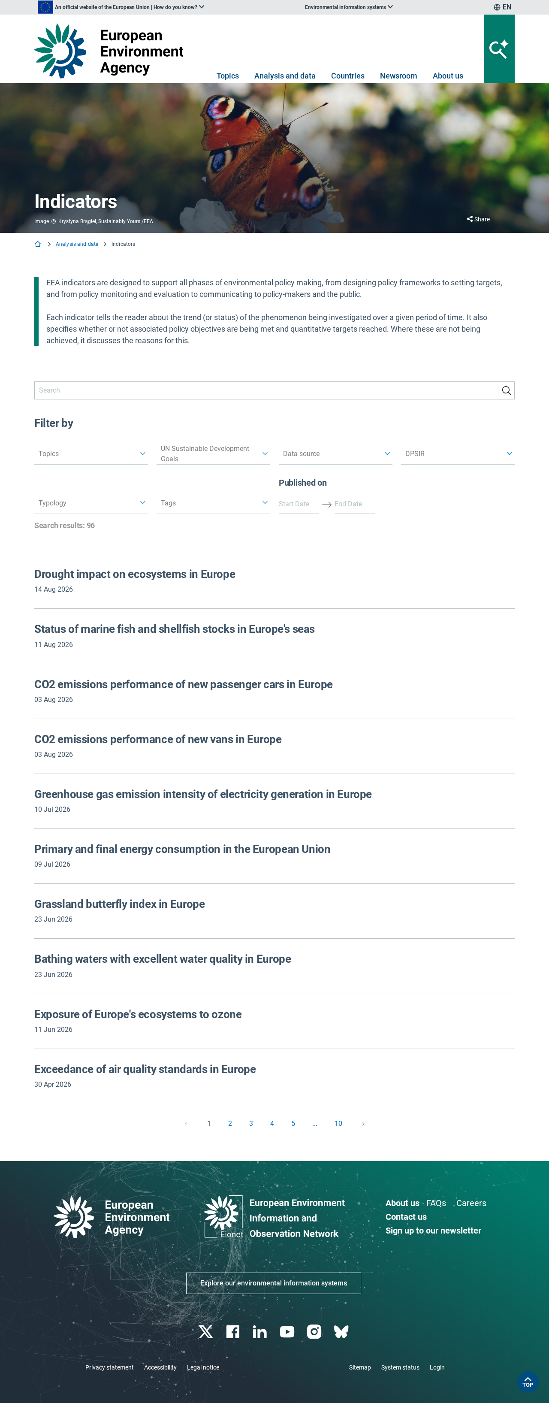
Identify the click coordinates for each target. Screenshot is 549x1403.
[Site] (112, 51)
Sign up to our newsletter (433, 1230)
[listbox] (121, 7)
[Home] (38, 244)
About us (448, 75)
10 (338, 1123)
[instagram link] (315, 1332)
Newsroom (398, 75)
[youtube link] (288, 1332)
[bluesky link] (342, 1332)
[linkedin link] (261, 1332)
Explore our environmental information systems (273, 1283)
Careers (471, 1203)
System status (400, 1367)
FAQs (436, 1203)
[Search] (507, 390)
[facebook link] (234, 1332)
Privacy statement (109, 1367)
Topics (228, 75)
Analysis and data (285, 75)
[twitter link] (206, 1332)
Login (437, 1367)
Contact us (406, 1217)
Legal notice (203, 1367)
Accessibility (160, 1367)
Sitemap (360, 1367)
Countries (348, 75)
